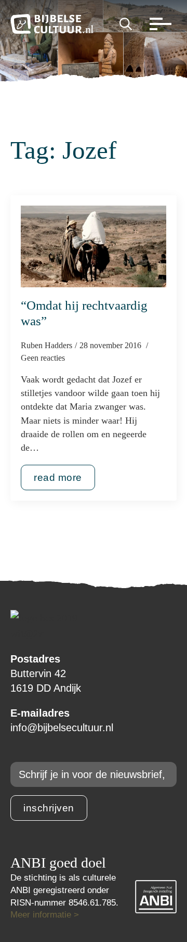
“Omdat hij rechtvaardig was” (84, 313)
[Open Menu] (158, 24)
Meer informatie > (44, 915)
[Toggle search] (125, 23)
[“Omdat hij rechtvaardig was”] (93, 247)
